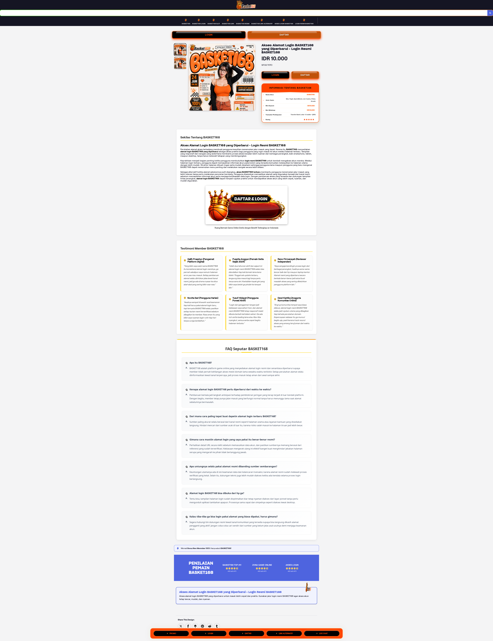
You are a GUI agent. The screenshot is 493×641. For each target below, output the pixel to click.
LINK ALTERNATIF (286, 633)
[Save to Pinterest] (202, 626)
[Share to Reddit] (210, 626)
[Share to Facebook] (188, 626)
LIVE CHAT (323, 633)
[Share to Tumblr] (217, 626)
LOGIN (209, 34)
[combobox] (243, 13)
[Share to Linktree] (195, 626)
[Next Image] (253, 77)
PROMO (173, 633)
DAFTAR (284, 34)
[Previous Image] (190, 77)
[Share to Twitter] (181, 626)
